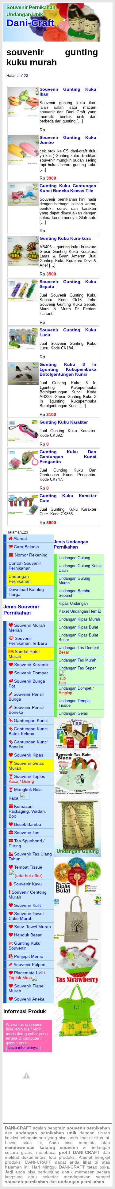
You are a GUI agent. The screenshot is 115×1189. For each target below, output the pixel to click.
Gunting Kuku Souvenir (24, 945)
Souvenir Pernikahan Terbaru (28, 641)
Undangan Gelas (73, 713)
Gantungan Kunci (31, 720)
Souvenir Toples (29, 776)
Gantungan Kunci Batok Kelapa (28, 731)
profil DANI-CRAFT (79, 1152)
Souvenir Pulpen (29, 964)
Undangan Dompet (75, 688)
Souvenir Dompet (31, 672)
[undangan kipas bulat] (77, 894)
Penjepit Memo (28, 956)
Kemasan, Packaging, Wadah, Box (27, 811)
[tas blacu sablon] (77, 941)
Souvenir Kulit (27, 905)
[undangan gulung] (77, 855)
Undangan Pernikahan (20, 579)
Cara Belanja (26, 546)
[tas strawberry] (77, 982)
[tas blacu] (77, 797)
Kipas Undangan (73, 603)
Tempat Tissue (28, 867)
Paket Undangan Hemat (80, 611)
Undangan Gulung (74, 558)
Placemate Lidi (28, 972)
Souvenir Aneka (29, 999)
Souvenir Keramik (31, 664)
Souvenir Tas (26, 832)
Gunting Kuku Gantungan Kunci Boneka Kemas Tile (68, 188)
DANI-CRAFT (72, 1167)
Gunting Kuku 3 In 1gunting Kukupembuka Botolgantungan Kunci (68, 369)
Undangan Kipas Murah (79, 619)
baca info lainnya (23, 1047)
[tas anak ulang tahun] (77, 1035)
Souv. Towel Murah (32, 926)
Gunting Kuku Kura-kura (65, 238)
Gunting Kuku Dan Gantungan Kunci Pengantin (68, 456)
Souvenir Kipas (28, 755)
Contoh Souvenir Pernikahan (25, 566)
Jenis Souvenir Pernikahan (21, 610)
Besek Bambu (27, 824)
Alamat (20, 538)
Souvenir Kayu (27, 883)
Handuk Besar (28, 934)
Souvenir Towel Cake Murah (26, 916)
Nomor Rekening (31, 555)
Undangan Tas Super (77, 668)
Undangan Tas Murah (77, 660)
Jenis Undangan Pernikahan (71, 544)
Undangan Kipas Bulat (78, 627)
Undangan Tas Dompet (79, 647)
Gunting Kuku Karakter (64, 422)
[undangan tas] (77, 750)
